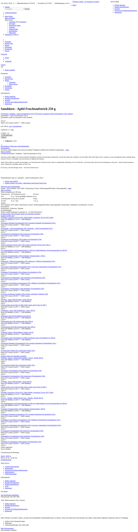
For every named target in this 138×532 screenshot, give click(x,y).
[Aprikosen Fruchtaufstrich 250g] (12, 234)
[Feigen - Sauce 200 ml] (9, 299)
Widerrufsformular (11, 474)
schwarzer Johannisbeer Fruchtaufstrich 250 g (46, 267)
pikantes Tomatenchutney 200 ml (34, 256)
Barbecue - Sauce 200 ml (27, 310)
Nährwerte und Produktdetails (19, 146)
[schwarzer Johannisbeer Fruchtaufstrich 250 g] (16, 267)
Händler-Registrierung (122, 7)
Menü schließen (10, 18)
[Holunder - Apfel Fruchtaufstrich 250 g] (14, 228)
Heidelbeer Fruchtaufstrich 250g (33, 288)
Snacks (7, 90)
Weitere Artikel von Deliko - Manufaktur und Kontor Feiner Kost (25, 183)
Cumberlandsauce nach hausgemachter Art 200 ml (51, 250)
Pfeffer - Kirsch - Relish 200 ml (33, 358)
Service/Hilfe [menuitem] (124, 7)
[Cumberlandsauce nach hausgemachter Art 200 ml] (18, 250)
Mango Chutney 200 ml (25, 332)
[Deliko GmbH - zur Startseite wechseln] (85, 2)
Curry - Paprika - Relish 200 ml (33, 398)
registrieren (22, 22)
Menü (74, 5)
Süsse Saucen (13, 84)
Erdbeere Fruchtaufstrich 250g (32, 239)
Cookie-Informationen (12, 466)
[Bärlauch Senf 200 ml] (9, 316)
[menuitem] (126, 5)
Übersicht (12, 24)
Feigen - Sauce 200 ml (24, 299)
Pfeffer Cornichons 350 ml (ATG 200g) (40, 217)
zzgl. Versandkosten (15, 126)
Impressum (118, 12)
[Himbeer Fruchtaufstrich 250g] (11, 272)
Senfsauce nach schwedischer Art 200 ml (42, 338)
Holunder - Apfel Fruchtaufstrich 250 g (40, 228)
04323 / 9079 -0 (6, 456)
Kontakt (117, 9)
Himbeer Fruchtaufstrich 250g (31, 272)
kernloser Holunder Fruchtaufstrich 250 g (42, 223)
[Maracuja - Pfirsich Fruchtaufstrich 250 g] (15, 261)
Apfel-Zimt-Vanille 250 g (27, 350)
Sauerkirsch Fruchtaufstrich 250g (34, 278)
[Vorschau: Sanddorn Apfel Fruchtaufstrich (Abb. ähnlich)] (54, 114)
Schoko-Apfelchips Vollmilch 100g (36, 294)
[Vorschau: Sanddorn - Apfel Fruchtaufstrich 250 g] (18, 114)
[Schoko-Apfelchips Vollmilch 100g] (13, 294)
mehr (67, 150)
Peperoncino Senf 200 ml (27, 327)
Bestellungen (13, 31)
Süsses (7, 80)
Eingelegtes (8, 88)
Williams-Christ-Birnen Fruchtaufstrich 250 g (46, 283)
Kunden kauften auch (8, 214)
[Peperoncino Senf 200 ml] (10, 327)
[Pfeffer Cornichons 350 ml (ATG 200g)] (14, 217)
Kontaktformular (6, 460)
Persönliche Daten (15, 25)
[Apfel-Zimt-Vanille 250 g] (10, 350)
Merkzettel (12, 33)
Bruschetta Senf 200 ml (25, 321)
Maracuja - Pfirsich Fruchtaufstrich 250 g (42, 261)
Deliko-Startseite (120, 5)
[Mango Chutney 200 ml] (9, 332)
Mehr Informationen (7, 528)
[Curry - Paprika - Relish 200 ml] (12, 398)
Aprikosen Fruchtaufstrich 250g (33, 234)
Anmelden (12, 22)
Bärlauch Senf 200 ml (24, 316)
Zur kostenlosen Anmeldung (10, 495)
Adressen (12, 27)
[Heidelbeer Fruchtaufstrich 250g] (12, 288)
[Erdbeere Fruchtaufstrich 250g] (11, 239)
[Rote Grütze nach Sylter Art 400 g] (13, 305)
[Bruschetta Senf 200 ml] (9, 321)
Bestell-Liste (9, 79)
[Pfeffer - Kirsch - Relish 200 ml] (12, 358)
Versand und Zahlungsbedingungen (126, 10)
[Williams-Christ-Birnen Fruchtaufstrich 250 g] (16, 283)
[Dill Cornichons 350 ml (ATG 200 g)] (14, 245)
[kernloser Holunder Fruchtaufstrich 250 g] (15, 223)
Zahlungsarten (13, 29)
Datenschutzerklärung (12, 484)
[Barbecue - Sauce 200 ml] (10, 310)
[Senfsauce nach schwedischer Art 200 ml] (15, 338)
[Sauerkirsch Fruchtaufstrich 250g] (12, 278)
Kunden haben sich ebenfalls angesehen (27, 214)
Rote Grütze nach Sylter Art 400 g (35, 305)
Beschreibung (5, 146)
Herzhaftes (8, 86)
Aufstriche (12, 82)
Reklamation (9, 468)
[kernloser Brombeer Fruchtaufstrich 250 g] (15, 343)
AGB (6, 486)
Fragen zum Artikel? (11, 181)
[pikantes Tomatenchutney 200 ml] (12, 256)
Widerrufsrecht (9, 472)
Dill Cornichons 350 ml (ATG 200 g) (38, 245)
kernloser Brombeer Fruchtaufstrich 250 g (42, 343)
